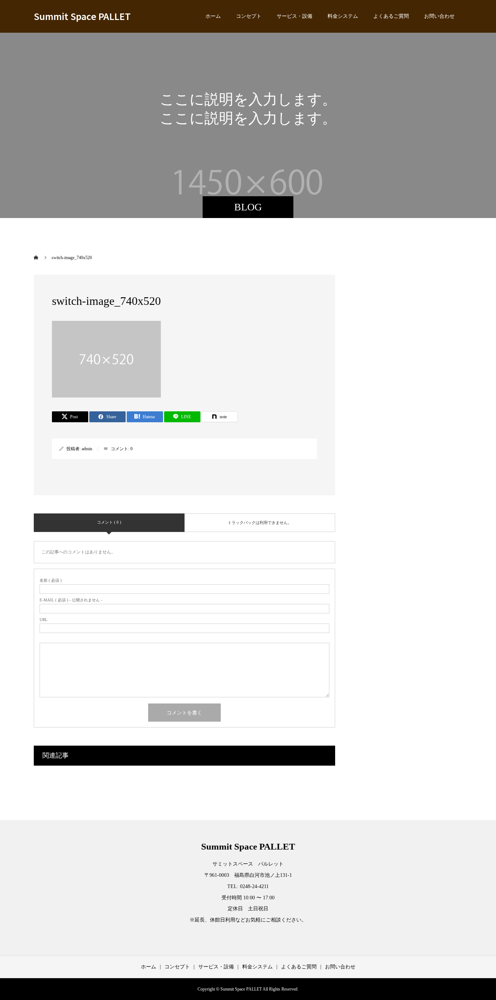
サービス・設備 (294, 16)
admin (87, 448)
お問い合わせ (439, 16)
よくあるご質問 (391, 16)
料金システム (343, 16)
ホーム (213, 16)
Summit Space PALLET (82, 16)
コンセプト (248, 16)
